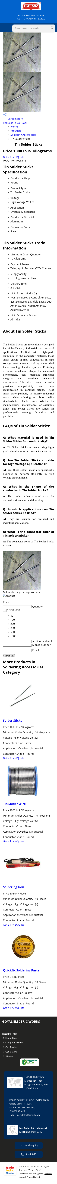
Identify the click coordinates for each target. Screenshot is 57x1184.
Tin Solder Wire (14, 804)
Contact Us (11, 1051)
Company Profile (14, 1042)
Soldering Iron (13, 887)
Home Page (11, 1037)
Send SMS (30, 1154)
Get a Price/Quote (13, 157)
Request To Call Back (15, 123)
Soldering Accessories (23, 135)
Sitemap (9, 1056)
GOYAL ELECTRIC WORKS (31, 17)
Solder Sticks (12, 720)
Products (15, 130)
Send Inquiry (15, 118)
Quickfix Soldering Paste (21, 970)
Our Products (12, 1047)
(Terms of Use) (34, 1170)
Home (14, 126)
